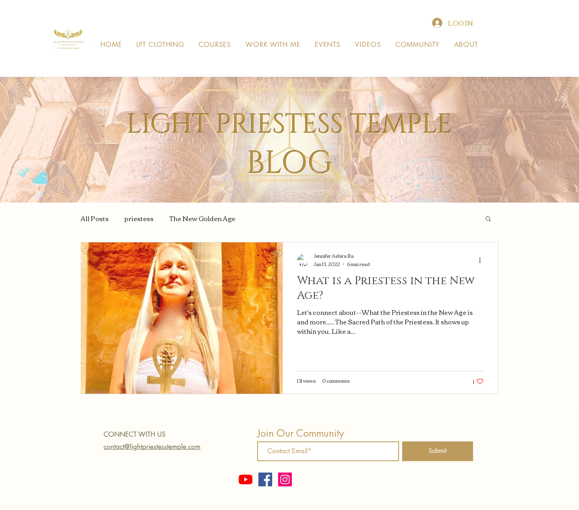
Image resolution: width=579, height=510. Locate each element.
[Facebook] (265, 479)
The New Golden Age (202, 218)
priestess (139, 218)
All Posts (95, 218)
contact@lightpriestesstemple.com (152, 446)
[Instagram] (285, 479)
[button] (488, 219)
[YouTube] (245, 479)
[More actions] (482, 260)
